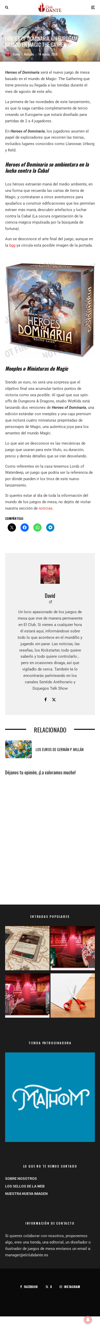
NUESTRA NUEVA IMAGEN (26, 1194)
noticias (46, 508)
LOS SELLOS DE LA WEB (25, 1186)
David (16, 54)
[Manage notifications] (88, 1320)
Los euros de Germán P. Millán (60, 749)
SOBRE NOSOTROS (21, 1178)
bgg (12, 245)
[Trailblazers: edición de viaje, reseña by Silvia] (73, 949)
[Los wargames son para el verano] (27, 949)
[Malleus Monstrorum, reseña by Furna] (27, 996)
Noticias (29, 54)
